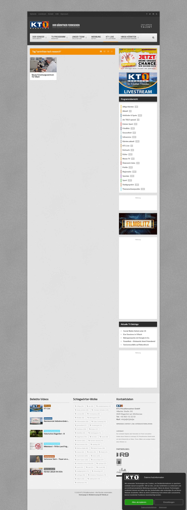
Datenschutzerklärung (148, 507)
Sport (127, 180)
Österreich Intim (131, 163)
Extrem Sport (129, 124)
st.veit (101, 467)
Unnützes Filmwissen (98, 475)
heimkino (81, 429)
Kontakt (50, 14)
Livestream (42, 14)
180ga (80, 406)
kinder (94, 429)
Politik (127, 167)
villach (80, 479)
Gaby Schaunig (100, 421)
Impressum (163, 507)
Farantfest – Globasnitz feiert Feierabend (139, 341)
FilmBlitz (128, 128)
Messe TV (128, 159)
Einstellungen (168, 502)
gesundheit (82, 425)
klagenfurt (82, 437)
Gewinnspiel (97, 425)
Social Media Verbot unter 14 (134, 331)
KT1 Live (111, 37)
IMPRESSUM (120, 424)
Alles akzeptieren (139, 502)
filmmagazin (94, 417)
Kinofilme (81, 433)
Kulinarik (128, 150)
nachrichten (82, 456)
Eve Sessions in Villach (132, 334)
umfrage (81, 475)
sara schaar (98, 459)
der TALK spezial (131, 120)
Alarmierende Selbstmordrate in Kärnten (59, 421)
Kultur (127, 154)
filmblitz (80, 417)
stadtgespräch (83, 471)
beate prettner (83, 410)
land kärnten (82, 444)
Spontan (128, 176)
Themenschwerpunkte (133, 189)
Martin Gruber (99, 448)
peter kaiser (82, 459)
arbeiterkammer (104, 406)
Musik (104, 452)
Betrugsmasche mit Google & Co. (136, 338)
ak (91, 406)
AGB (57, 14)
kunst (105, 437)
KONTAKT (128, 424)
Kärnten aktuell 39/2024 (53, 471)
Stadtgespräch (130, 185)
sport (80, 467)
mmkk (92, 452)
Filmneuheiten (82, 421)
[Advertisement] (93, 5)
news (96, 456)
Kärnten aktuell (96, 440)
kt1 (94, 437)
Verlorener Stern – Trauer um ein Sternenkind (61, 459)
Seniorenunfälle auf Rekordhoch (136, 345)
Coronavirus (94, 414)
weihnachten (95, 479)
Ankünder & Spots (132, 115)
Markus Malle (82, 448)
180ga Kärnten (130, 107)
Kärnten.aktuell (131, 141)
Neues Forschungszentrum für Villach (43, 75)
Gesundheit (129, 133)
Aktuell (127, 111)
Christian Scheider (101, 410)
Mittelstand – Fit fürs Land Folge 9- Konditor (60, 446)
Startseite (33, 14)
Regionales (129, 172)
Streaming (98, 471)
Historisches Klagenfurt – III (54, 433)
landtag (96, 444)
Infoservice (129, 137)
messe (80, 452)
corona (80, 414)
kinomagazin (95, 433)
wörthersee (82, 482)
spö (90, 467)
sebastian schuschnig (85, 463)
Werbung (96, 37)
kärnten (81, 440)
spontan (102, 463)
